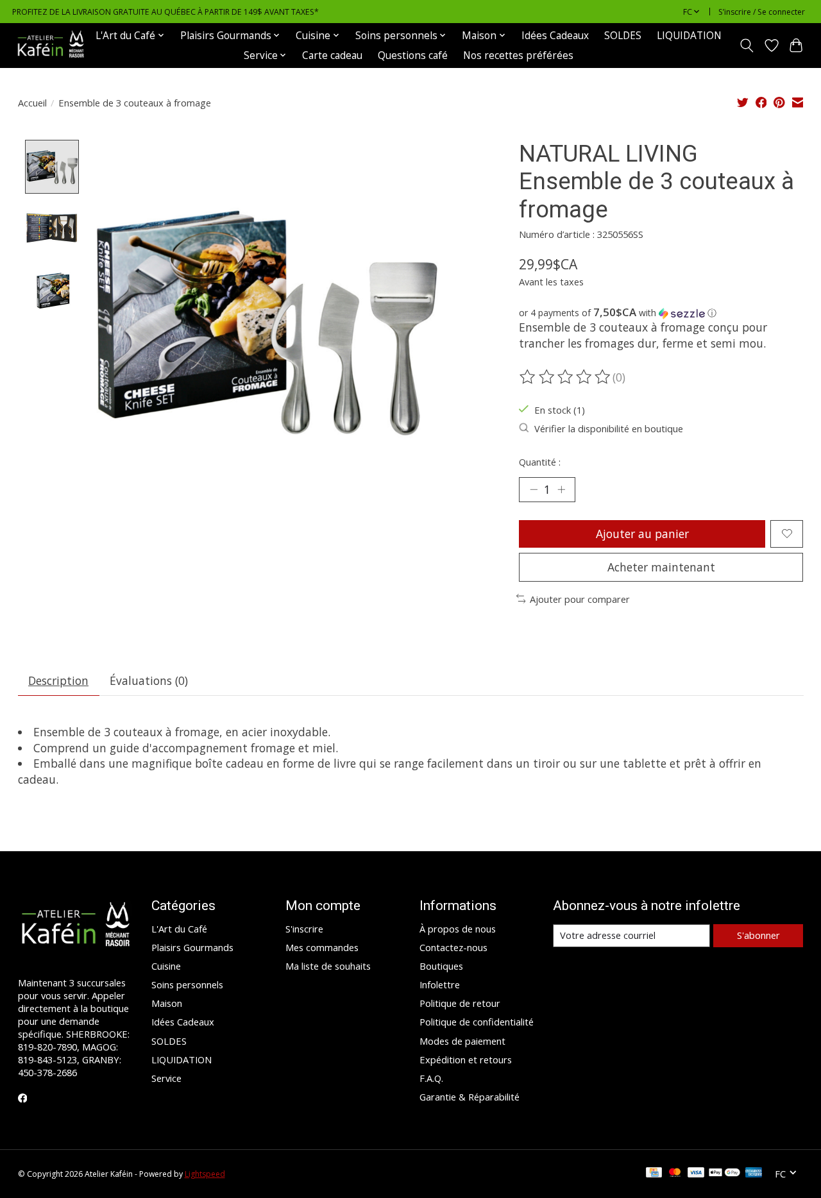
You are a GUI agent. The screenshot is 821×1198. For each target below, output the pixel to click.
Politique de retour (459, 1003)
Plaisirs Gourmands (192, 947)
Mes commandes (322, 947)
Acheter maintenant (661, 567)
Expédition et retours (465, 1059)
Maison (166, 1003)
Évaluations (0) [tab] (149, 680)
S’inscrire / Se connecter (761, 11)
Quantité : (540, 461)
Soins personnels (187, 984)
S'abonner (758, 935)
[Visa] (696, 1173)
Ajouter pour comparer (580, 599)
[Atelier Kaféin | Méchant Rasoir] (50, 45)
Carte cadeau (332, 55)
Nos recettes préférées (518, 55)
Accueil (32, 102)
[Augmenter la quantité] (561, 489)
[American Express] (753, 1173)
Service (166, 1078)
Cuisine (166, 965)
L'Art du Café (179, 928)
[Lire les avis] (566, 377)
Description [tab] (58, 680)
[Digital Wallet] (724, 1173)
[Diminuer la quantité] (534, 489)
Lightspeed (205, 1173)
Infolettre (439, 984)
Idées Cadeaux (555, 35)
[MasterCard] (674, 1173)
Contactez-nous (453, 947)
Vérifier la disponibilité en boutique (608, 428)
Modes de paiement (462, 1040)
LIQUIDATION (689, 35)
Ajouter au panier (642, 533)
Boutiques (441, 965)
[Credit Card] (654, 1173)
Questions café (413, 55)
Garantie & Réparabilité (469, 1096)
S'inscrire (304, 928)
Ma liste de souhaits (328, 965)
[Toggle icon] (746, 45)
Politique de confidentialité (476, 1021)
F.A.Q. (431, 1078)
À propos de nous (457, 928)
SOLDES (622, 35)
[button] (661, 313)
